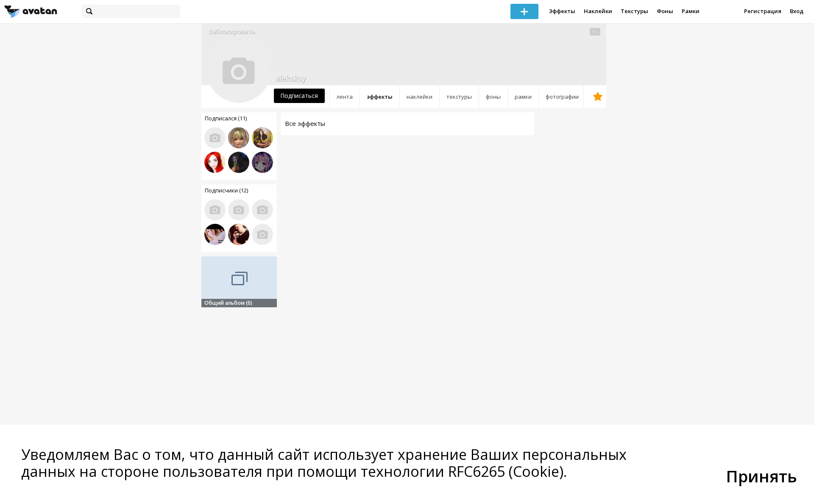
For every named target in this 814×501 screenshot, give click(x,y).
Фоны (665, 11)
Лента (345, 96)
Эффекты (562, 11)
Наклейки (598, 11)
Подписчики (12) (226, 190)
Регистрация (762, 11)
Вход (796, 11)
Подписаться (299, 96)
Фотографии (562, 96)
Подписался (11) (226, 118)
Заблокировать (231, 31)
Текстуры (634, 11)
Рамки (691, 11)
